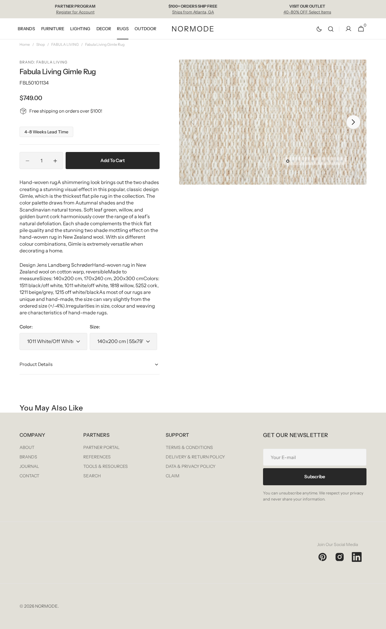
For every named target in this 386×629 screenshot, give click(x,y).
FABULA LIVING (65, 44)
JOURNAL (29, 466)
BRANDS (28, 457)
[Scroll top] (379, 622)
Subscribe (314, 476)
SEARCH (92, 476)
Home (25, 44)
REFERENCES (97, 457)
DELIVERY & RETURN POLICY (195, 457)
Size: (95, 327)
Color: (26, 327)
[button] (331, 28)
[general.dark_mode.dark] (319, 29)
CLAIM (172, 476)
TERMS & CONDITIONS (189, 447)
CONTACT (29, 476)
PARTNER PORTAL (101, 447)
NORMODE (46, 606)
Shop (40, 44)
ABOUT (27, 447)
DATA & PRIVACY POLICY (190, 466)
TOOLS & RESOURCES (105, 466)
